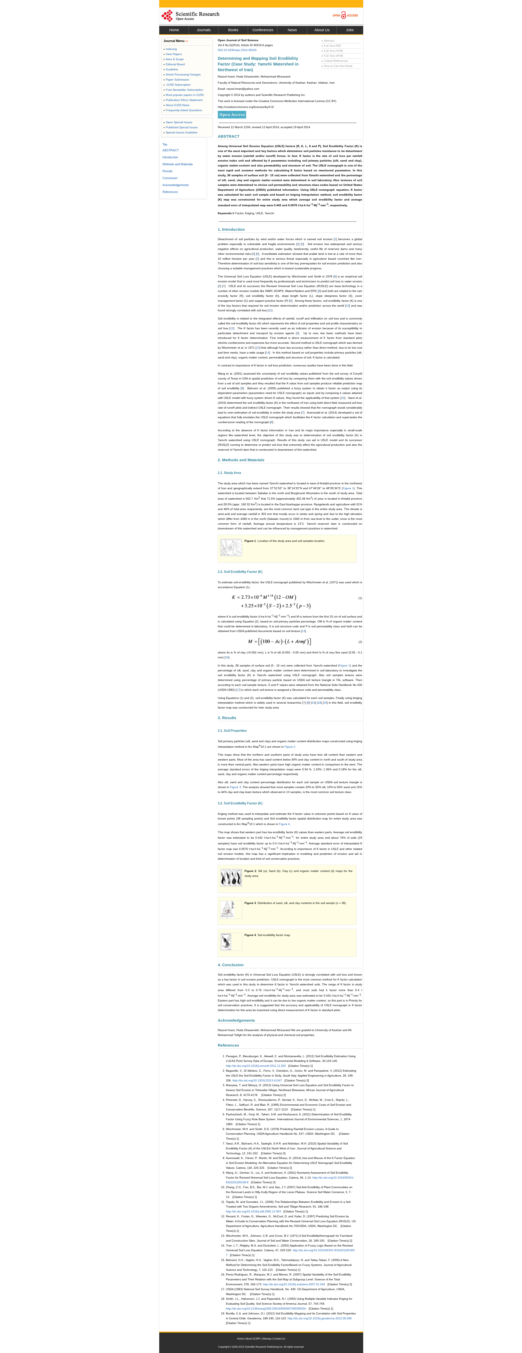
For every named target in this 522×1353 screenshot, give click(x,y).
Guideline (170, 69)
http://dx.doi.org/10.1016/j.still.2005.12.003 (253, 1211)
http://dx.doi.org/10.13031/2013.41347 (257, 1080)
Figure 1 (348, 488)
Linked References (334, 60)
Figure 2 (289, 746)
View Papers (172, 54)
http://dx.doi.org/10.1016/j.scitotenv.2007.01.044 (294, 1284)
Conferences (262, 30)
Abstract (327, 40)
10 (347, 305)
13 (258, 347)
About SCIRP (253, 1338)
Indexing (170, 49)
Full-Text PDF (331, 45)
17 (238, 689)
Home (174, 30)
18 (319, 702)
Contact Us (279, 1338)
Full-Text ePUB (332, 55)
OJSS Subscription (177, 84)
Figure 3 (235, 787)
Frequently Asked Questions (182, 110)
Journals (204, 30)
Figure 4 (284, 824)
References (170, 192)
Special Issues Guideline (180, 132)
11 (270, 310)
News (292, 30)
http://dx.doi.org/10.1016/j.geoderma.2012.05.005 (320, 1318)
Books (233, 30)
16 (227, 657)
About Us (322, 30)
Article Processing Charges (182, 74)
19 (325, 702)
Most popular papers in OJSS (183, 94)
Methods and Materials (178, 164)
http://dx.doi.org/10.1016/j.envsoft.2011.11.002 (256, 1065)
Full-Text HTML (332, 50)
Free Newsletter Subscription (183, 89)
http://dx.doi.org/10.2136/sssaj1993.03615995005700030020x (266, 1308)
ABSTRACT (171, 150)
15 (343, 397)
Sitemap (266, 1338)
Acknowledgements (176, 185)
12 (231, 328)
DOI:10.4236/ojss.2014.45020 (237, 50)
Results (168, 171)
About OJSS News (176, 105)
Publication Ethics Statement (182, 100)
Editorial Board (174, 64)
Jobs (350, 30)
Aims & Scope (173, 59)
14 (267, 352)
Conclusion (170, 178)
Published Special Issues (180, 127)
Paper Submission (176, 79)
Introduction (170, 157)
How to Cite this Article (337, 66)
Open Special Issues (177, 122)
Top (165, 144)
